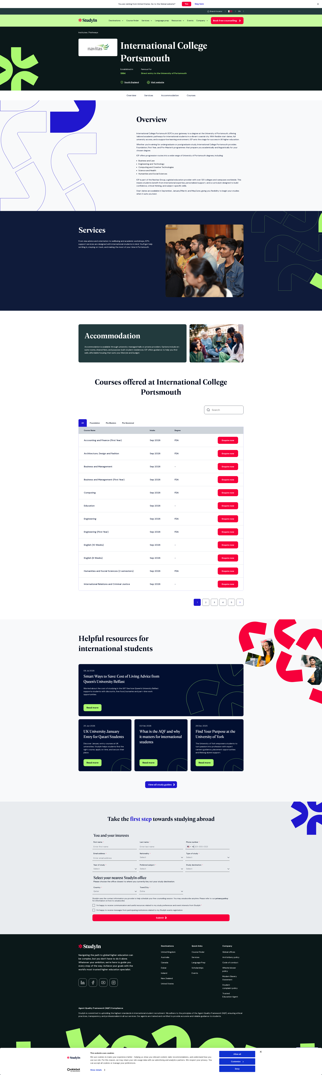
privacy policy (221, 898)
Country (97, 887)
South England (131, 82)
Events (190, 20)
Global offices (228, 952)
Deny (237, 1069)
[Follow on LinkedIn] (82, 982)
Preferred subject (148, 865)
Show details (96, 1070)
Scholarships (197, 967)
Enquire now (228, 440)
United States (167, 983)
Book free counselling (225, 20)
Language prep (162, 20)
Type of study (192, 853)
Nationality (145, 853)
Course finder (132, 20)
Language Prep (198, 962)
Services (145, 20)
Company (200, 20)
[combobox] (190, 846)
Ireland (164, 973)
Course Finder (198, 952)
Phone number (193, 842)
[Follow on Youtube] (103, 982)
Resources (176, 20)
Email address (100, 853)
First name (98, 842)
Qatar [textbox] (96, 891)
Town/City (145, 887)
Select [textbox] (143, 857)
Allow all (237, 1054)
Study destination (194, 865)
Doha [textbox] (142, 891)
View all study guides (160, 784)
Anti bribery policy (230, 957)
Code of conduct (230, 962)
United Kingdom (168, 952)
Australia (165, 957)
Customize (235, 1061)
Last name (145, 842)
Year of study (99, 865)
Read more (92, 707)
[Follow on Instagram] (113, 982)
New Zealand (167, 978)
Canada (164, 962)
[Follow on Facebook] (93, 982)
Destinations (114, 20)
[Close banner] (261, 1052)
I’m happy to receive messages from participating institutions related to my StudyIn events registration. (139, 910)
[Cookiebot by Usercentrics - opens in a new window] (74, 1070)
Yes (186, 4)
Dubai (163, 967)
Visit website (157, 82)
